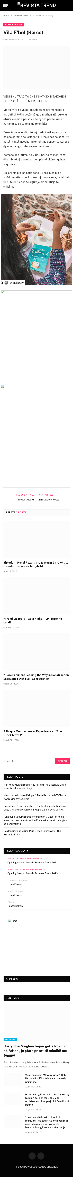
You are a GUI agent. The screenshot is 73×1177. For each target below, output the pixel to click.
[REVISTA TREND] (36, 5)
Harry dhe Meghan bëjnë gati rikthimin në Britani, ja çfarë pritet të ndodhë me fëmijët (35, 1050)
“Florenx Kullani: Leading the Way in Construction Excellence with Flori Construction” (36, 676)
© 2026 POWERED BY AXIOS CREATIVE (36, 1167)
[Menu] (5, 5)
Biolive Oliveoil (26, 499)
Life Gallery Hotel (49, 499)
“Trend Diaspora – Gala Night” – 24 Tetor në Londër (32, 620)
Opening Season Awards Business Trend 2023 (32, 862)
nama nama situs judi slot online (24, 870)
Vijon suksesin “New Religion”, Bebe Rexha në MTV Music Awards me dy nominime (46, 1078)
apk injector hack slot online (23, 859)
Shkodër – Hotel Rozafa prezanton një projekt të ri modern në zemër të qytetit (35, 564)
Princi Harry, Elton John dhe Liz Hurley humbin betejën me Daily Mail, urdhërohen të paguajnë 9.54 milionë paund (47, 1099)
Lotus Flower (14, 884)
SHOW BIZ (10, 1039)
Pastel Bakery (15, 906)
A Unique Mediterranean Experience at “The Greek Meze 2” (32, 733)
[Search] (69, 5)
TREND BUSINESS (14, 25)
